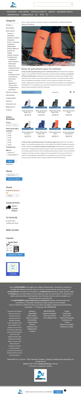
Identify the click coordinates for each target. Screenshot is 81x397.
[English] (7, 191)
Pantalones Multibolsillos (11, 45)
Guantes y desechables (10, 26)
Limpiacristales (13, 15)
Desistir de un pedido (66, 324)
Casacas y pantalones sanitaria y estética (13, 36)
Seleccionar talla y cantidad (12, 130)
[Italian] (13, 191)
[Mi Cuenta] (36, 14)
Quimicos (9, 101)
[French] (9, 191)
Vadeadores (12, 59)
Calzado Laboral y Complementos (13, 56)
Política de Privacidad (67, 318)
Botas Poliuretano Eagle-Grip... (27, 111)
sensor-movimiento (12, 353)
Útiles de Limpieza (12, 92)
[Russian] (16, 191)
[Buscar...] (47, 14)
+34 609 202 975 (40, 362)
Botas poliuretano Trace (55, 133)
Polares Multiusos (13, 49)
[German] (11, 191)
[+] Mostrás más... (11, 147)
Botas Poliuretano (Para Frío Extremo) (14, 75)
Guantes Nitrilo (13, 242)
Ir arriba (66, 311)
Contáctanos (67, 313)
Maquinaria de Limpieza (10, 108)
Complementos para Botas (13, 89)
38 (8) (9, 140)
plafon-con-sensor (13, 341)
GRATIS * (15, 206)
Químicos (51, 12)
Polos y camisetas (13, 42)
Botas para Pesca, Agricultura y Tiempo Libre (12, 82)
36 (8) (9, 135)
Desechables (12, 12)
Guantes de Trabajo (11, 52)
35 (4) (9, 133)
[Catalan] (7, 193)
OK (48, 395)
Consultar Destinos (15, 210)
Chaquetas (10, 40)
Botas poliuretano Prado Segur (41, 111)
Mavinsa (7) (11, 152)
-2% (16, 248)
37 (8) (9, 137)
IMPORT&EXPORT (49, 311)
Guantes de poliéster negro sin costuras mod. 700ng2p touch (50, 316)
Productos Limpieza (38, 12)
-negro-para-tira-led (12, 311)
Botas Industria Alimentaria (13, 63)
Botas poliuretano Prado (68, 111)
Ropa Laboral (24, 12)
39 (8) (9, 142)
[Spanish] (18, 191)
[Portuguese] (15, 191)
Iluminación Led (27, 15)
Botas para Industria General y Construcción (13, 68)
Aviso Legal (67, 316)
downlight (11, 320)
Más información (55, 395)
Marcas (8, 150)
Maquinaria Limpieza (65, 12)
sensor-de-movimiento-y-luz (14, 350)
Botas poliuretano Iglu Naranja (68, 133)
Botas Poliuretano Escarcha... (27, 133)
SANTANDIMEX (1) (13, 155)
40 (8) (9, 144)
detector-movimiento (14, 318)
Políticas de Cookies (66, 327)
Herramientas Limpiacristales (11, 96)
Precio (8, 122)
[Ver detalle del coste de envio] (9, 207)
